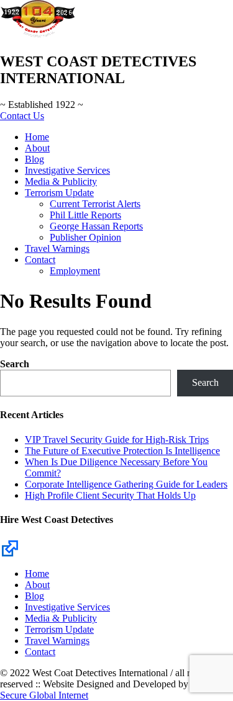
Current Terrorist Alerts (95, 204)
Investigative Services (67, 170)
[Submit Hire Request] (10, 547)
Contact (40, 259)
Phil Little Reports (85, 215)
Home (37, 137)
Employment (75, 271)
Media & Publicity (61, 181)
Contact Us (22, 115)
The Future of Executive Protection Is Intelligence (122, 450)
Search (14, 364)
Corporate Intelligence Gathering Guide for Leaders (126, 484)
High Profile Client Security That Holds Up (110, 495)
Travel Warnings (57, 248)
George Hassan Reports (96, 226)
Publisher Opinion (85, 237)
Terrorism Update (59, 192)
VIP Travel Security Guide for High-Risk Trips (117, 439)
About (37, 148)
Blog (34, 159)
